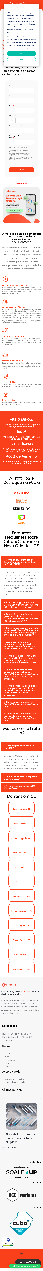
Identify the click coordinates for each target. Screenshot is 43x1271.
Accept (21, 54)
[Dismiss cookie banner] (35, 8)
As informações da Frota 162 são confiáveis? (20, 787)
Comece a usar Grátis (18, 3)
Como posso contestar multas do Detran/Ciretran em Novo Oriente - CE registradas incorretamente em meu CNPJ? (20, 659)
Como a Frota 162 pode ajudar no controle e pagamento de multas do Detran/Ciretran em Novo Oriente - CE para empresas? (20, 690)
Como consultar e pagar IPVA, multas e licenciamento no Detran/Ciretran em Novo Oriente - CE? (21, 717)
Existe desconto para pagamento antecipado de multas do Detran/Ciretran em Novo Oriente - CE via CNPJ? (19, 645)
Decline (21, 60)
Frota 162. (26, 991)
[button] (21, 562)
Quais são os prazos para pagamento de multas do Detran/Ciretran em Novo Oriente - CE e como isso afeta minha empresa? (21, 674)
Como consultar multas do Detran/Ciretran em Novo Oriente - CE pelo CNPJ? (21, 562)
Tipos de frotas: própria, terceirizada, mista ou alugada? (20, 1138)
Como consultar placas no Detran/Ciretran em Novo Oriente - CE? (21, 704)
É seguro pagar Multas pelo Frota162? (19, 746)
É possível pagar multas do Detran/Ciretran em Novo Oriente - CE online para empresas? (21, 604)
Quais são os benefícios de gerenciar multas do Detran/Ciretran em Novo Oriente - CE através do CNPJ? (21, 617)
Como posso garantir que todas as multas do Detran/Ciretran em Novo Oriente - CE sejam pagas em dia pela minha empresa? (21, 631)
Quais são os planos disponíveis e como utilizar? (21, 777)
